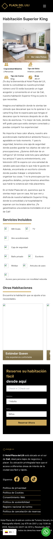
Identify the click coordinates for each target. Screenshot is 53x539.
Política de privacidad (14, 488)
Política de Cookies (13, 492)
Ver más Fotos (38, 57)
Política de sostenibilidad (16, 502)
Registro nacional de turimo (17, 506)
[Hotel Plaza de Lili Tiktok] (34, 479)
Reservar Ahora (26, 422)
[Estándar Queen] (23, 332)
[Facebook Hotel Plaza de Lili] (17, 479)
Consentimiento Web (14, 497)
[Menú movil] (44, 6)
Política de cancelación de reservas (22, 511)
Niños (8, 409)
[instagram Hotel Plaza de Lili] (26, 479)
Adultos (9, 396)
